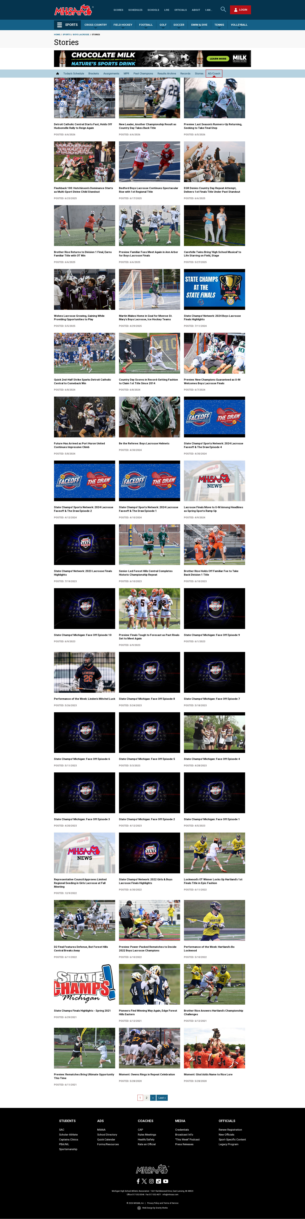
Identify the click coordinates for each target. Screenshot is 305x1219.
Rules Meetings (147, 1134)
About (196, 10)
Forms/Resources (108, 1144)
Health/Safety (146, 1139)
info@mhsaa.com (170, 1194)
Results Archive (167, 73)
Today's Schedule (73, 73)
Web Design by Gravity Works (155, 1208)
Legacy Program (228, 1144)
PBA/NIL (64, 1144)
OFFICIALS (227, 1121)
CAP (140, 1129)
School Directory (107, 1134)
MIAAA (101, 1129)
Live (166, 10)
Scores (118, 10)
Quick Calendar (106, 1139)
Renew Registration (230, 1129)
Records (185, 73)
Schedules (135, 10)
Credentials (182, 1129)
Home (57, 34)
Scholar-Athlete (68, 1134)
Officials (180, 10)
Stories (199, 73)
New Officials (226, 1134)
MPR (126, 73)
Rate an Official (147, 1144)
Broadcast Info (184, 1134)
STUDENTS (67, 1121)
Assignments (111, 73)
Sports (67, 34)
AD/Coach (214, 73)
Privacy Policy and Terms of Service (162, 1203)
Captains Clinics (68, 1139)
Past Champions (143, 73)
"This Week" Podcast (187, 1139)
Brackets (93, 73)
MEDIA (180, 1121)
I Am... (208, 10)
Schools (153, 10)
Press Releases (184, 1144)
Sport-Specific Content (232, 1139)
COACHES (145, 1121)
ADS (100, 1121)
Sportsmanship (68, 1149)
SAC (61, 1129)
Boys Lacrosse (81, 34)
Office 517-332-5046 (135, 1194)
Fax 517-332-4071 (153, 1194)
